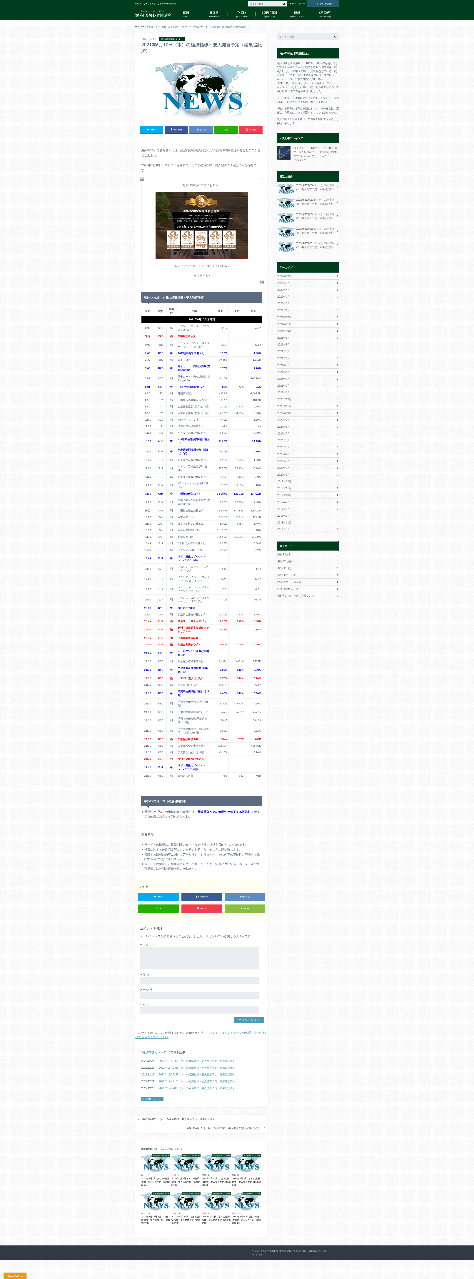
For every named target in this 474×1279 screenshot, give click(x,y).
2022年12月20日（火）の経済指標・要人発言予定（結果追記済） (197, 1088)
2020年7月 (283, 433)
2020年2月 (283, 467)
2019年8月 (283, 508)
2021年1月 (283, 392)
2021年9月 (283, 337)
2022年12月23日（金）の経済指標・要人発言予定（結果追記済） (197, 1067)
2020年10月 (284, 412)
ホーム (186, 13)
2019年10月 (284, 495)
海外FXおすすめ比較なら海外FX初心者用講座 (293, 1250)
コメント (147, 945)
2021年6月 (283, 358)
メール (146, 989)
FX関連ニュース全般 (289, 581)
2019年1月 (283, 515)
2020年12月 (284, 399)
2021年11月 (284, 323)
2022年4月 (283, 289)
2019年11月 (284, 488)
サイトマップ (298, 3)
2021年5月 (283, 365)
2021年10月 (284, 330)
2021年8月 (283, 344)
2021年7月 (283, 351)
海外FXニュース (297, 13)
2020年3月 (283, 460)
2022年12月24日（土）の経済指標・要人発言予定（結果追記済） (197, 1060)
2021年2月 (283, 385)
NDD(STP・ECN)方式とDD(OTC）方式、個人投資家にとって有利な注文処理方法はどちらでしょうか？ (315, 151)
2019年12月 (284, 481)
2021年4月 (283, 371)
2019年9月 (283, 501)
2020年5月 (283, 447)
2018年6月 (283, 529)
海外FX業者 (214, 13)
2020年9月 (283, 419)
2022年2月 (283, 303)
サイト (144, 1004)
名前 (144, 974)
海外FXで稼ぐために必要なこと (295, 595)
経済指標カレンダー (156, 1052)
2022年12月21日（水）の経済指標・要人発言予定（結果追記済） (197, 1081)
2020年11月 (284, 406)
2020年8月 (283, 426)
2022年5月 (283, 282)
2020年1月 (283, 474)
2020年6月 (283, 440)
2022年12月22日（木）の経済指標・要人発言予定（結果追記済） (197, 1074)
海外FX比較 (269, 13)
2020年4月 (283, 454)
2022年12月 (284, 276)
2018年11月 (284, 522)
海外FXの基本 (241, 13)
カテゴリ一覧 (325, 13)
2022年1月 (283, 310)
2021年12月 (284, 317)
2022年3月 (283, 296)
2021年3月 (283, 378)
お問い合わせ (325, 3)
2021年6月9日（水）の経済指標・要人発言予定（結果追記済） (178, 1119)
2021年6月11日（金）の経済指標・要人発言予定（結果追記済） (224, 1128)
